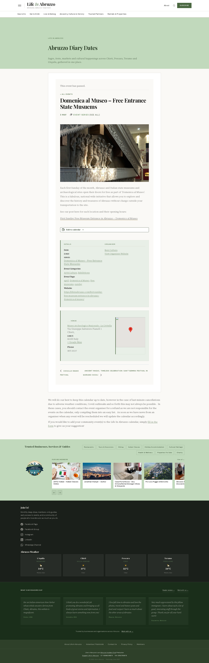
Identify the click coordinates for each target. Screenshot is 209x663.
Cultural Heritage (176, 447)
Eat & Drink (35, 14)
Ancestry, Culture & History (72, 14)
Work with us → (182, 590)
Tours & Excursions (106, 447)
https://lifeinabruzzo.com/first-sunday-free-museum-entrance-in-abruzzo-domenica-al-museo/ (83, 295)
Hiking (120, 447)
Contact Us (112, 644)
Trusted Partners (96, 14)
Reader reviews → (169, 590)
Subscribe (184, 5)
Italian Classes (134, 447)
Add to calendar (73, 230)
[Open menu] (19, 5)
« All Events (66, 94)
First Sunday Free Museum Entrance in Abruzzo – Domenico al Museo (99, 218)
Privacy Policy (127, 644)
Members (141, 644)
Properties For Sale (164, 452)
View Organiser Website (116, 253)
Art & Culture (70, 272)
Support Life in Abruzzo (90, 655)
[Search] (174, 5)
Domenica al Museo (79, 280)
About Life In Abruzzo (73, 644)
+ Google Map (74, 342)
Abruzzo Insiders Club (108, 652)
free (92, 280)
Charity (180, 452)
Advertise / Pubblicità (95, 644)
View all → (180, 459)
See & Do (21, 14)
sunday (78, 284)
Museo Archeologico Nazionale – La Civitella (89, 325)
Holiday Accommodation (154, 447)
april (66, 280)
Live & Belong (50, 14)
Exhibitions (84, 272)
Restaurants (89, 447)
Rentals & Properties (117, 14)
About (166, 5)
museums (69, 284)
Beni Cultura (111, 250)
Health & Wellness (145, 452)
